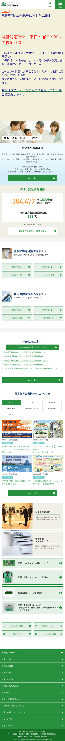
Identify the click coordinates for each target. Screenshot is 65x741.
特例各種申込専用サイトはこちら (32, 347)
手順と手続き (17, 267)
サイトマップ (7, 725)
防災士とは (6, 659)
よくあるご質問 (48, 275)
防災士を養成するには (11, 699)
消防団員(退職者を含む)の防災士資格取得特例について (27, 364)
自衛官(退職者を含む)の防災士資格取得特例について (26, 360)
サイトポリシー (8, 719)
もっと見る (32, 178)
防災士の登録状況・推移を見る (32, 231)
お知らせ (5, 692)
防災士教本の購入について (13, 705)
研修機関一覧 (48, 318)
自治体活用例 (17, 318)
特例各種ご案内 (48, 267)
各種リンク (6, 672)
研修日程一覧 (17, 275)
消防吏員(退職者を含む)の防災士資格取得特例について (27, 356)
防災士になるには (9, 679)
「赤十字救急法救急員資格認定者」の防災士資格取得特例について (32, 368)
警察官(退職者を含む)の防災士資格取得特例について (26, 352)
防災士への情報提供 (10, 686)
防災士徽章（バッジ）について (15, 712)
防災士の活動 (7, 666)
